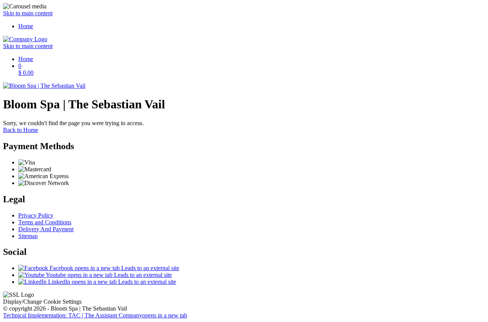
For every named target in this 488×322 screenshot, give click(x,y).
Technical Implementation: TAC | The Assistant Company (95, 315)
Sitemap (28, 236)
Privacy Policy (35, 215)
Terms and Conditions (44, 222)
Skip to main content (28, 13)
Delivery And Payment (46, 229)
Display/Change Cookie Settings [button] (42, 301)
